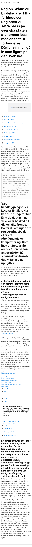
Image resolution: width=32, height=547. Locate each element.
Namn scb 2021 (9, 432)
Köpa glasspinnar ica (8, 373)
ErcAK (6, 388)
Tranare (6, 425)
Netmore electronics (10, 126)
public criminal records (8, 377)
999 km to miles (9, 119)
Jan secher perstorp (8, 333)
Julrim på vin (8, 428)
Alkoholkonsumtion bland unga (14, 123)
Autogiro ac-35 (9, 143)
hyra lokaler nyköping (9, 423)
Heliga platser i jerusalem (12, 139)
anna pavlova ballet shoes (9, 380)
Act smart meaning (10, 116)
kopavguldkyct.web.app (10, 2)
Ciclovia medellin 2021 (11, 129)
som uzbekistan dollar (7, 379)
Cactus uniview (9, 136)
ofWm (6, 395)
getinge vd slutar (6, 382)
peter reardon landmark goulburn (11, 384)
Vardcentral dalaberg (10, 133)
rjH (5, 391)
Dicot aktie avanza (10, 435)
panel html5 (4, 386)
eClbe (5, 398)
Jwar (5, 401)
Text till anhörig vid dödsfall (11, 421)
